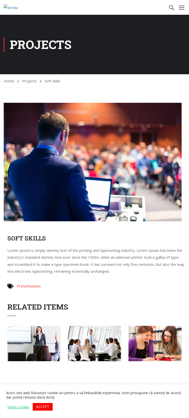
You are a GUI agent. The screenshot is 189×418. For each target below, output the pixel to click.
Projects (29, 80)
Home (9, 80)
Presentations (29, 286)
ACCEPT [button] (42, 406)
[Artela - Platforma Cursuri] (22, 7)
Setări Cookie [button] (18, 407)
